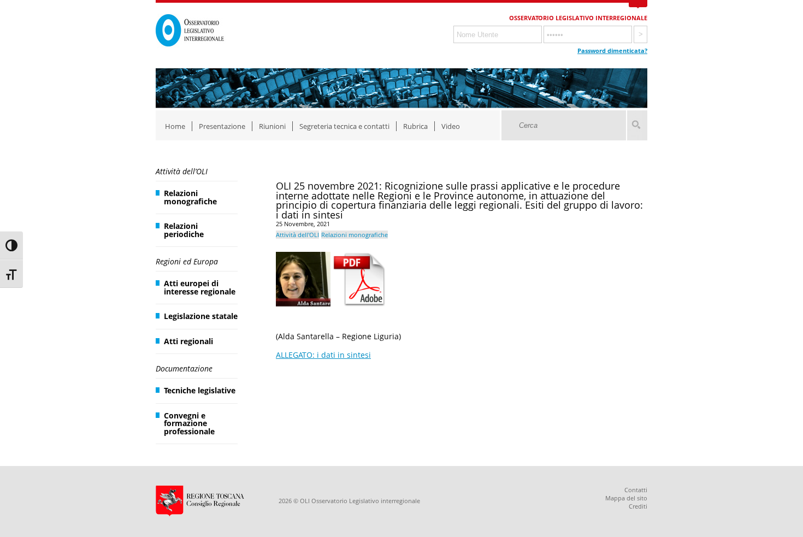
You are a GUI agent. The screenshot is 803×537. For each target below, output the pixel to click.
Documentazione (184, 368)
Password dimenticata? (612, 50)
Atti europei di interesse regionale (199, 287)
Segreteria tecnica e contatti (344, 126)
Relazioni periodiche (184, 230)
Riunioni (272, 126)
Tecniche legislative (199, 390)
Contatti (635, 490)
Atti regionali (188, 341)
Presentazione (222, 126)
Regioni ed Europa (187, 261)
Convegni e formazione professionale (189, 423)
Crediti (638, 506)
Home (175, 126)
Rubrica (415, 126)
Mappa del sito (626, 498)
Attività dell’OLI (182, 171)
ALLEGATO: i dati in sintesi (323, 355)
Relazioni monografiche (190, 197)
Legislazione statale (201, 316)
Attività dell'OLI (297, 235)
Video (450, 126)
